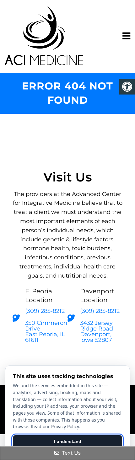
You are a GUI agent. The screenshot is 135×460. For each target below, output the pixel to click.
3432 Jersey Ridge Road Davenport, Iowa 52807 (96, 331)
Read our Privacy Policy (55, 426)
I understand (67, 441)
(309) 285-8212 (45, 311)
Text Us (71, 453)
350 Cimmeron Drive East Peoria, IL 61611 (46, 331)
